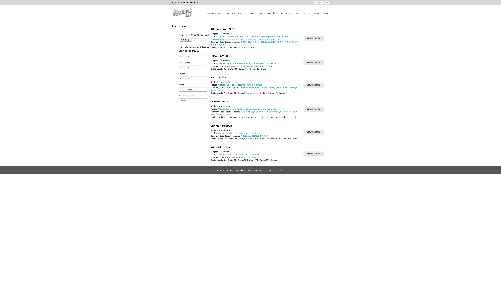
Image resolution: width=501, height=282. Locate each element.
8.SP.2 (276, 112)
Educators (285, 13)
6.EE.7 (258, 87)
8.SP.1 (270, 112)
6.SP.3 (271, 87)
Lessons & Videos (215, 13)
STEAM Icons (251, 13)
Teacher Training (301, 13)
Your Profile (270, 170)
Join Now (231, 13)
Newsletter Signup (255, 170)
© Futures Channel (224, 170)
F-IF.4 (267, 136)
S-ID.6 (228, 114)
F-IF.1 (286, 42)
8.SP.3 (292, 87)
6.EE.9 (244, 42)
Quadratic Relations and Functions (227, 39)
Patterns (230, 36)
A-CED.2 (262, 42)
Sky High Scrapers (221, 125)
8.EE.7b (257, 112)
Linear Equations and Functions (275, 36)
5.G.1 (243, 66)
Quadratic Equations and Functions (242, 133)
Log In (326, 13)
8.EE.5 (286, 87)
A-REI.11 (280, 42)
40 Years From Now (223, 29)
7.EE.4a (278, 87)
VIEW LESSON (313, 38)
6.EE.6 (251, 87)
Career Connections (268, 13)
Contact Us (281, 170)
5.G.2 (248, 66)
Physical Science (254, 85)
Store (240, 13)
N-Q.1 (255, 42)
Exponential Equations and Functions (262, 39)
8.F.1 (250, 42)
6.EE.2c (244, 87)
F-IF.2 (293, 42)
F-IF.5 (269, 66)
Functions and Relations (247, 36)
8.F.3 (264, 112)
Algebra (221, 109)
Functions (230, 85)
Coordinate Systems (235, 63)
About (316, 13)
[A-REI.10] (198, 40)
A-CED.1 (244, 136)
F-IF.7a (224, 45)
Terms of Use (240, 170)
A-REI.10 (271, 42)
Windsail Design (220, 147)
